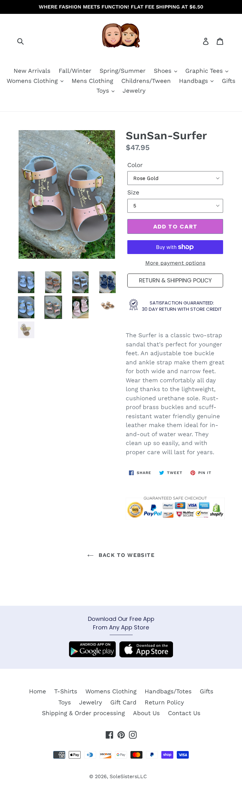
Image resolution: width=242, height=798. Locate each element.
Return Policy (164, 702)
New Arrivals (32, 70)
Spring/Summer (123, 70)
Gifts (228, 80)
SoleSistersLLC (128, 776)
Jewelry (134, 90)
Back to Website (126, 555)
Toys (103, 90)
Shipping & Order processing (83, 713)
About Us (146, 713)
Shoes (163, 70)
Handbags (194, 80)
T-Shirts (65, 691)
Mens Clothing (92, 80)
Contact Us (184, 713)
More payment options (175, 263)
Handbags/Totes (168, 691)
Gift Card (123, 702)
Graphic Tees (205, 70)
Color (135, 165)
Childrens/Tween (146, 80)
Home (37, 691)
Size (133, 192)
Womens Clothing (33, 80)
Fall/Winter (75, 70)
